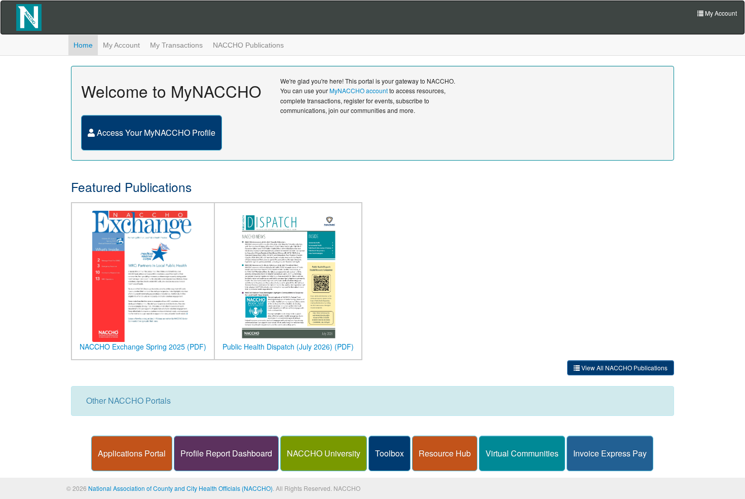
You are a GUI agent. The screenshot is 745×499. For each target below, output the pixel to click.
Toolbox (389, 453)
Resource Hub (445, 453)
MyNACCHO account (358, 90)
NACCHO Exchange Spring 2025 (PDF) (143, 346)
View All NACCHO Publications (623, 367)
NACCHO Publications (248, 45)
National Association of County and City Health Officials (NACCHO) (180, 488)
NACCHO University (323, 453)
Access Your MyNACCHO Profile (155, 132)
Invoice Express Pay (610, 453)
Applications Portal (132, 453)
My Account (121, 45)
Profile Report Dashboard (226, 453)
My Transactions (176, 45)
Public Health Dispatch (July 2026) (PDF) (288, 346)
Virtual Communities (522, 453)
